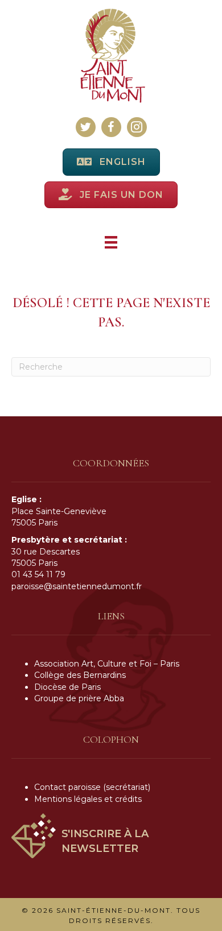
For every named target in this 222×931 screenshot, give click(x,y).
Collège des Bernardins (80, 675)
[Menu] (111, 242)
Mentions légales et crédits (88, 799)
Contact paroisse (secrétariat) (92, 787)
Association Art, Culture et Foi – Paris (106, 664)
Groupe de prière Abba (79, 698)
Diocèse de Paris (67, 687)
